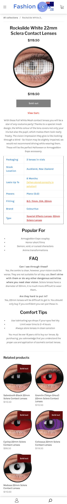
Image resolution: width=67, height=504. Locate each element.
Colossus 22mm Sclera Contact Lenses (47, 443)
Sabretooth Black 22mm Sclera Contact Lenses (16, 397)
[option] (33, 67)
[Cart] (62, 6)
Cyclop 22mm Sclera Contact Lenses (14, 443)
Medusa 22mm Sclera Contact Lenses (15, 487)
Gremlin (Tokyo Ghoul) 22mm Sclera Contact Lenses (47, 398)
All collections (10, 17)
